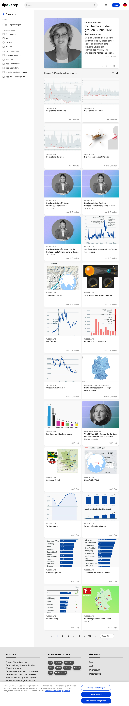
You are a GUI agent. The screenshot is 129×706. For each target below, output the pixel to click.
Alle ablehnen (96, 694)
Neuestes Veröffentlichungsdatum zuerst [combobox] (59, 73)
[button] (50, 663)
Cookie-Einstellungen (96, 688)
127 (89, 636)
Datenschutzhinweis (53, 691)
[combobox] (59, 5)
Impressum (66, 691)
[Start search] (94, 5)
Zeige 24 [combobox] (105, 636)
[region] (64, 694)
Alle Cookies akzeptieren (96, 701)
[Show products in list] (113, 73)
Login (116, 5)
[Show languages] (125, 5)
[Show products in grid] (117, 73)
